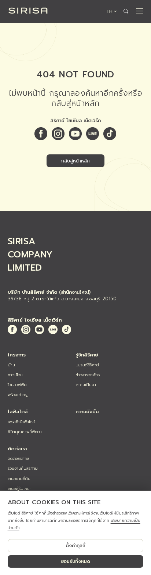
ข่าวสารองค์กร (88, 375)
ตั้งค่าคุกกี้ (75, 545)
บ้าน (11, 365)
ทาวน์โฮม (15, 375)
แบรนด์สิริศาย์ (87, 365)
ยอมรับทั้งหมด (75, 561)
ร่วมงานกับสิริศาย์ (23, 468)
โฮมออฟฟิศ (17, 385)
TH (109, 11)
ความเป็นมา (86, 385)
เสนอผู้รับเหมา (20, 489)
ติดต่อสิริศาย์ (18, 458)
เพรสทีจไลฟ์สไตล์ (21, 422)
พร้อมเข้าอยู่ (17, 395)
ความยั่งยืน (87, 411)
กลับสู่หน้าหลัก (75, 160)
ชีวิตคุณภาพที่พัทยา (25, 432)
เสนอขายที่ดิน (19, 479)
